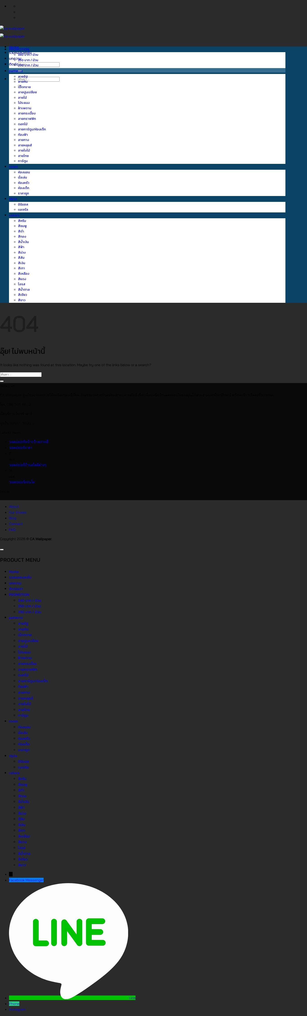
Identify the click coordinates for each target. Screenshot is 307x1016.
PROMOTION (19, 49)
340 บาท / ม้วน (28, 54)
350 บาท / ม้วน (28, 60)
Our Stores (18, 512)
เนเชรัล (23, 209)
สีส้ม (21, 257)
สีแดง (22, 278)
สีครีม (22, 220)
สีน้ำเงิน (23, 241)
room (13, 166)
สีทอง (22, 236)
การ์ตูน (23, 160)
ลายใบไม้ (24, 150)
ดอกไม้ (22, 124)
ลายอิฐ (23, 76)
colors (14, 215)
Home (14, 571)
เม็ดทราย (24, 87)
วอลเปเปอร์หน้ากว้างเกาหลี (28, 441)
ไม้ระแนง (24, 102)
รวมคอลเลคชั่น (20, 577)
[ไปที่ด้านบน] (2, 549)
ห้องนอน (24, 172)
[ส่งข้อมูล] (2, 381)
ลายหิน (23, 81)
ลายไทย (23, 155)
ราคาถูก (23, 193)
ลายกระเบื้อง (27, 113)
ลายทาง (23, 139)
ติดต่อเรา (16, 64)
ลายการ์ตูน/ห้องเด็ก (32, 129)
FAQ (12, 529)
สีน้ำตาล (24, 289)
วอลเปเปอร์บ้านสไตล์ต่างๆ (27, 465)
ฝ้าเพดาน (24, 108)
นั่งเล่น (22, 177)
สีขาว (21, 300)
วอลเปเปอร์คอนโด (22, 482)
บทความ (15, 583)
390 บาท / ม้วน (28, 65)
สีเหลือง (23, 273)
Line (132, 998)
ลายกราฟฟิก (27, 118)
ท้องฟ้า (23, 134)
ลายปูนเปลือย (27, 92)
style (13, 198)
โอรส (21, 284)
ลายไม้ (22, 97)
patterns (16, 71)
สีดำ (21, 231)
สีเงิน (21, 263)
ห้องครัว (23, 182)
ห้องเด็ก (23, 187)
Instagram (17, 1009)
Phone (14, 1003)
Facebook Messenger (26, 880)
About (14, 506)
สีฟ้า (21, 247)
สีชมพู (22, 225)
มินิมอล (23, 204)
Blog (12, 518)
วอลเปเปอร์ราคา (20, 447)
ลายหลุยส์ (25, 145)
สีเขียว (22, 294)
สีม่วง (22, 252)
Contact (16, 523)
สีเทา (21, 268)
